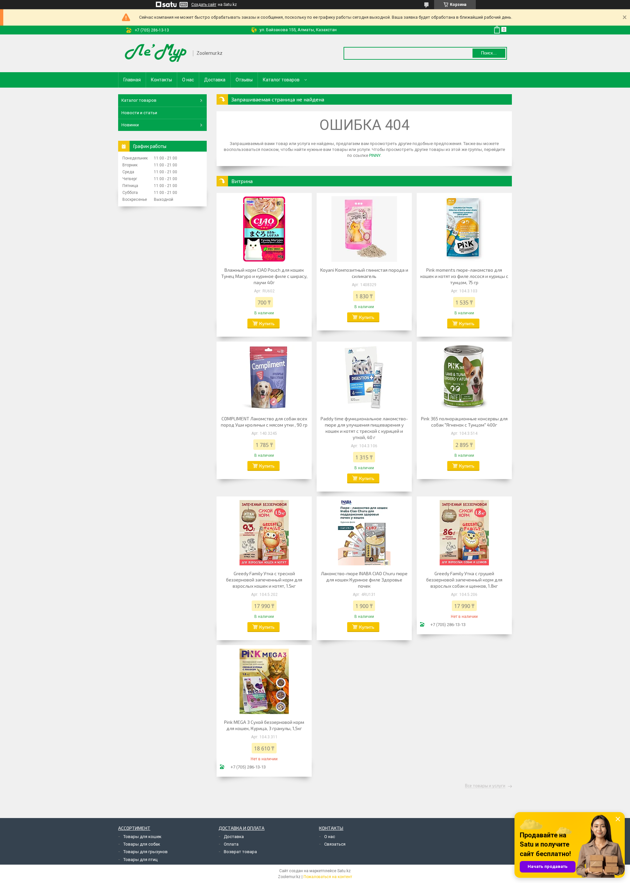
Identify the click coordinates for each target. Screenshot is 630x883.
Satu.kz (344, 871)
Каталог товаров (281, 79)
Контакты (161, 79)
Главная (132, 79)
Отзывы (244, 79)
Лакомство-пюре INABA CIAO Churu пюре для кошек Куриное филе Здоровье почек (364, 580)
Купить (267, 323)
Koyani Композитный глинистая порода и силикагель (364, 273)
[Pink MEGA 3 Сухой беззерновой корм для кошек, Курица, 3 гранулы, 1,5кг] (264, 681)
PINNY (374, 155)
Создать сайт (203, 4)
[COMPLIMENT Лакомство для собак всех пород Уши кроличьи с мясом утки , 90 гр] (264, 377)
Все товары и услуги (485, 786)
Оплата (231, 844)
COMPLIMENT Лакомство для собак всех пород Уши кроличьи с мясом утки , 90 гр (264, 422)
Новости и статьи (139, 112)
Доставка (214, 79)
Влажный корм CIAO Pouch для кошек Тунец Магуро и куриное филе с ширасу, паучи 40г (264, 276)
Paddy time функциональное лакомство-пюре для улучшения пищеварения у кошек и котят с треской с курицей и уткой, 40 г (364, 428)
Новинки (130, 124)
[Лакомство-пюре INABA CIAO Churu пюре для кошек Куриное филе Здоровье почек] (364, 532)
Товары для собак (141, 844)
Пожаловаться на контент (328, 876)
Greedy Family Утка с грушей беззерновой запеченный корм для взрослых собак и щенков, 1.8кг (464, 580)
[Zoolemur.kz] (156, 53)
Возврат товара (240, 851)
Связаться (335, 844)
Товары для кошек (142, 836)
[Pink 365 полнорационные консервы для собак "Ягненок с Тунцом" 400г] (464, 377)
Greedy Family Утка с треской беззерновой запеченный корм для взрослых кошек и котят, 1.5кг (264, 580)
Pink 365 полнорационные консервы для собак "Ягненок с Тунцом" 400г (464, 422)
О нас (188, 79)
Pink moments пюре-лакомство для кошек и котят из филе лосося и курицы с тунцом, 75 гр (464, 276)
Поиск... (489, 53)
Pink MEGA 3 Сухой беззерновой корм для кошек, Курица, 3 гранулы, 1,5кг (264, 725)
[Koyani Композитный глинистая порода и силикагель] (364, 229)
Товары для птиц (140, 859)
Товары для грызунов (145, 851)
